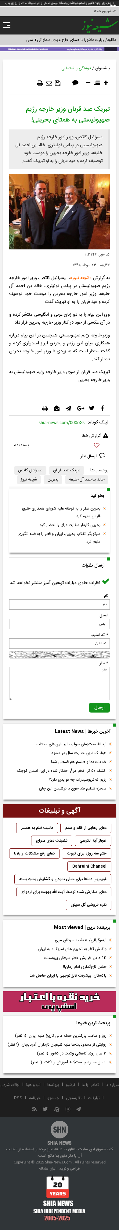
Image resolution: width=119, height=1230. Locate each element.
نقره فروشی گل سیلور (88, 905)
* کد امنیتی (98, 635)
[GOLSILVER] (59, 1001)
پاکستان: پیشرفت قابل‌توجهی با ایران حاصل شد (68, 975)
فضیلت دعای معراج (51, 840)
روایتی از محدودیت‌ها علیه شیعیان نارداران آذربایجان (57, 1044)
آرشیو (70, 1085)
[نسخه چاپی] (40, 83)
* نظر (103, 663)
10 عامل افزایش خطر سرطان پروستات (75, 958)
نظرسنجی (73, 1098)
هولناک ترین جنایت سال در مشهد (78, 753)
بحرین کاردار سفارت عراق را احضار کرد (70, 525)
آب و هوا (33, 1085)
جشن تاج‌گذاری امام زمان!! (84, 966)
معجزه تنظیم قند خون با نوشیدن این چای (72, 788)
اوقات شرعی (10, 1085)
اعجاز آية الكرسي (93, 840)
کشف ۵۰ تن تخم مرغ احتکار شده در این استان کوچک (61, 770)
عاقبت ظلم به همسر (37, 828)
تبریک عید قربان (66, 470)
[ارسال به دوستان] (49, 83)
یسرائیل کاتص (30, 470)
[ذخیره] (57, 83)
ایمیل (103, 615)
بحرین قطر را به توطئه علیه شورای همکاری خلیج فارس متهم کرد (61, 512)
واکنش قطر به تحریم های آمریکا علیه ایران (72, 949)
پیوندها (53, 1085)
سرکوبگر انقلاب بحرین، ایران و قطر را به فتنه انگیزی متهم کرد (59, 538)
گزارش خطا (91, 436)
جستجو (53, 1098)
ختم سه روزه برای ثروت (86, 853)
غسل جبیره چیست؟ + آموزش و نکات (68, 1062)
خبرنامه (35, 1098)
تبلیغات (94, 1098)
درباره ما (112, 1085)
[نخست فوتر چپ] (59, 1198)
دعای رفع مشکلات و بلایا (34, 853)
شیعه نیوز (29, 479)
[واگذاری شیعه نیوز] (59, 48)
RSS (18, 1098)
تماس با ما (90, 1085)
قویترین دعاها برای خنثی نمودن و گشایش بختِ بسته (62, 879)
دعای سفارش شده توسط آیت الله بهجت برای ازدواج (63, 892)
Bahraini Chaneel (89, 866)
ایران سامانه (47, 1169)
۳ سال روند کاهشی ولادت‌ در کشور (71, 1053)
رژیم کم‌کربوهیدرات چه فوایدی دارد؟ (77, 779)
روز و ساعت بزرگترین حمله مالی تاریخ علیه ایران (60, 1035)
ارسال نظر (89, 456)
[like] (59, 446)
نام (106, 596)
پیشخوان (102, 68)
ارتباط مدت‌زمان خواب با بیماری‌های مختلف (71, 744)
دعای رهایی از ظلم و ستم (85, 828)
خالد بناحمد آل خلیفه (86, 479)
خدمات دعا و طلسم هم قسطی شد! (78, 762)
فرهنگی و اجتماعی (76, 68)
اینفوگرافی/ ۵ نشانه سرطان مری (80, 940)
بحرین (53, 479)
